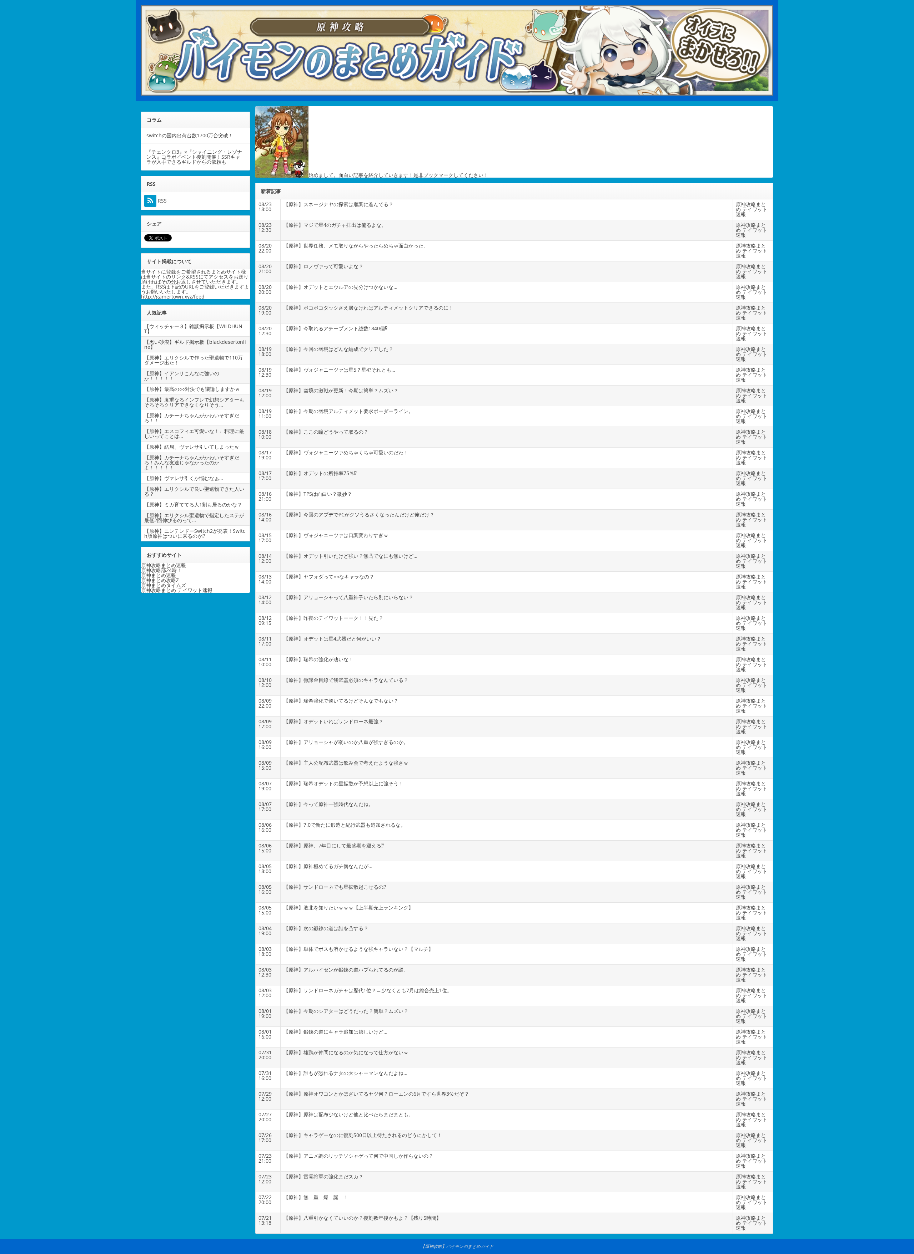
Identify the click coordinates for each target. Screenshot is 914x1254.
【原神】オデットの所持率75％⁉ (320, 473)
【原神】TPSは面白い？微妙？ (317, 493)
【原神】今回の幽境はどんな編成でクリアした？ (338, 349)
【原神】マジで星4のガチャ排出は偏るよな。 (334, 224)
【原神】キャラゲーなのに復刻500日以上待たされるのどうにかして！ (362, 1135)
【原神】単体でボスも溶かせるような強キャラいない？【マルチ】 (358, 948)
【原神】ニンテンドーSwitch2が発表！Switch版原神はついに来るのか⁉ (194, 533)
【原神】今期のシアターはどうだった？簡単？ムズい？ (345, 1011)
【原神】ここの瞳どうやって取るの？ (325, 431)
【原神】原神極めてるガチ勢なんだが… (327, 866)
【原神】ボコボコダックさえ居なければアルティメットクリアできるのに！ (368, 307)
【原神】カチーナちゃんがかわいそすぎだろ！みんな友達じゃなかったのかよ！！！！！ (191, 462)
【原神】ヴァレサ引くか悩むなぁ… (183, 478)
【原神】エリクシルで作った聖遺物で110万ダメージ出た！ (193, 360)
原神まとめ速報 (158, 575)
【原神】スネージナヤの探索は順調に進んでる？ (338, 204)
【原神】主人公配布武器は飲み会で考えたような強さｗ (345, 762)
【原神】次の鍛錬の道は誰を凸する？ (325, 928)
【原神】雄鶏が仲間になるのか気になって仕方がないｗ (345, 1052)
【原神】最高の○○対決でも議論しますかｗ (192, 389)
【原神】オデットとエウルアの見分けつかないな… (340, 287)
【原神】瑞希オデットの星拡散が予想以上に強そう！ (343, 783)
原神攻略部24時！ (161, 570)
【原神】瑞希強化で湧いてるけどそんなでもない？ (340, 700)
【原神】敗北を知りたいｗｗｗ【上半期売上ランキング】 (348, 907)
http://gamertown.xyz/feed (173, 296)
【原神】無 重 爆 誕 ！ (315, 1197)
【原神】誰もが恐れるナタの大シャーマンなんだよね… (345, 1073)
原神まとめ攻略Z (160, 580)
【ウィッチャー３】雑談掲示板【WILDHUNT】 (193, 329)
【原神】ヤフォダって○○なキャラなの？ (328, 576)
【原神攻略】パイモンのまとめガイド (457, 1246)
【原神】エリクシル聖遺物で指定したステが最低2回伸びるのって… (194, 518)
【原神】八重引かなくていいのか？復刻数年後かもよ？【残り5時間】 (362, 1217)
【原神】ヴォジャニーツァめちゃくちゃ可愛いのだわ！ (345, 452)
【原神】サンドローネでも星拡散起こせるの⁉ (334, 886)
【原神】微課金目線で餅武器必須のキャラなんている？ (345, 680)
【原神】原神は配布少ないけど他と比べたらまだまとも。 (348, 1114)
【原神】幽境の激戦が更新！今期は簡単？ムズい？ (340, 390)
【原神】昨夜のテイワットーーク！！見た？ (333, 618)
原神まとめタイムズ (163, 585)
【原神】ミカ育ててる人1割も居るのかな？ (193, 504)
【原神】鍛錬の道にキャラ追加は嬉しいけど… (335, 1031)
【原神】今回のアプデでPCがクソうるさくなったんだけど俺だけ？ (359, 514)
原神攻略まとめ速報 (163, 565)
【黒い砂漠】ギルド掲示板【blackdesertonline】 (195, 344)
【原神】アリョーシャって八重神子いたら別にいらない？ (348, 597)
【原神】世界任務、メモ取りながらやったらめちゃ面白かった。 (355, 245)
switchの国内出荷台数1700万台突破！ (189, 135)
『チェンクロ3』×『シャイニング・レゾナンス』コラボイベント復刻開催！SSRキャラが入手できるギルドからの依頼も (194, 156)
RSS (161, 201)
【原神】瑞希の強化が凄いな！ (318, 659)
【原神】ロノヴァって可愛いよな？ (323, 266)
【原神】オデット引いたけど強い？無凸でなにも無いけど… (350, 555)
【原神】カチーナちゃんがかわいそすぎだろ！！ (191, 418)
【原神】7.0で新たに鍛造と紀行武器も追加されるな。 (344, 824)
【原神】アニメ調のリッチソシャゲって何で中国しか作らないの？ (358, 1155)
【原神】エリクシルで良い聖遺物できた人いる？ (194, 491)
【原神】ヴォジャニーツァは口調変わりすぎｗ (335, 535)
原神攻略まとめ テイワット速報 (751, 209)
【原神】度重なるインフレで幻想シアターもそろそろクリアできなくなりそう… (194, 402)
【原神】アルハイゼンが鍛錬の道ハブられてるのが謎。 (345, 969)
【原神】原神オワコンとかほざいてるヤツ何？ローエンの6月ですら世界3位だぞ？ (376, 1093)
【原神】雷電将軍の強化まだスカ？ (323, 1176)
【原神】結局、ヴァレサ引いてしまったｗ (191, 446)
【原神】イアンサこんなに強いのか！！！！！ (181, 376)
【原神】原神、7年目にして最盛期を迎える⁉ (333, 845)
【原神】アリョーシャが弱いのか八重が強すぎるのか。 (345, 742)
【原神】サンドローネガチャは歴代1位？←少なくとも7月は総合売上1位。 (367, 990)
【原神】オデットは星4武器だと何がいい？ (332, 638)
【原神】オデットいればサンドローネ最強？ (333, 721)
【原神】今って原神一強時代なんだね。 (328, 804)
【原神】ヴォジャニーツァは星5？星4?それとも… (339, 369)
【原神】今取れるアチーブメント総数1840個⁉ (335, 328)
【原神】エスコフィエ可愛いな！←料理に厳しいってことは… (194, 433)
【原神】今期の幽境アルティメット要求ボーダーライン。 (348, 411)
